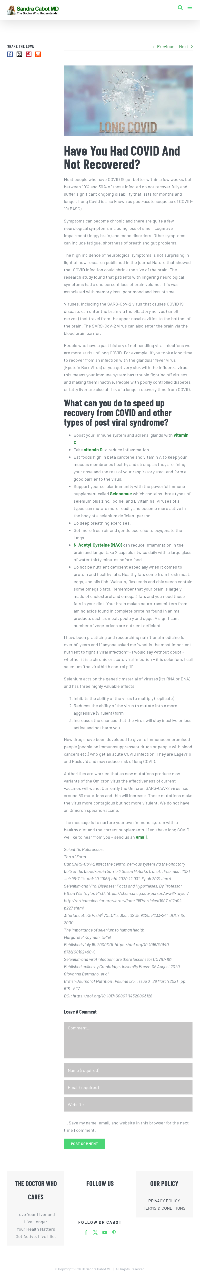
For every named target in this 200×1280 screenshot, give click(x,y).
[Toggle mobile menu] (190, 7)
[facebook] (86, 1232)
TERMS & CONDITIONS (164, 1208)
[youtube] (104, 1232)
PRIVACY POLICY (164, 1200)
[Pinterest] (28, 54)
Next (183, 46)
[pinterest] (114, 1232)
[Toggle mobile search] (180, 7)
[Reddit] (38, 54)
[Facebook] (10, 54)
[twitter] (95, 1232)
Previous (165, 46)
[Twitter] (19, 54)
